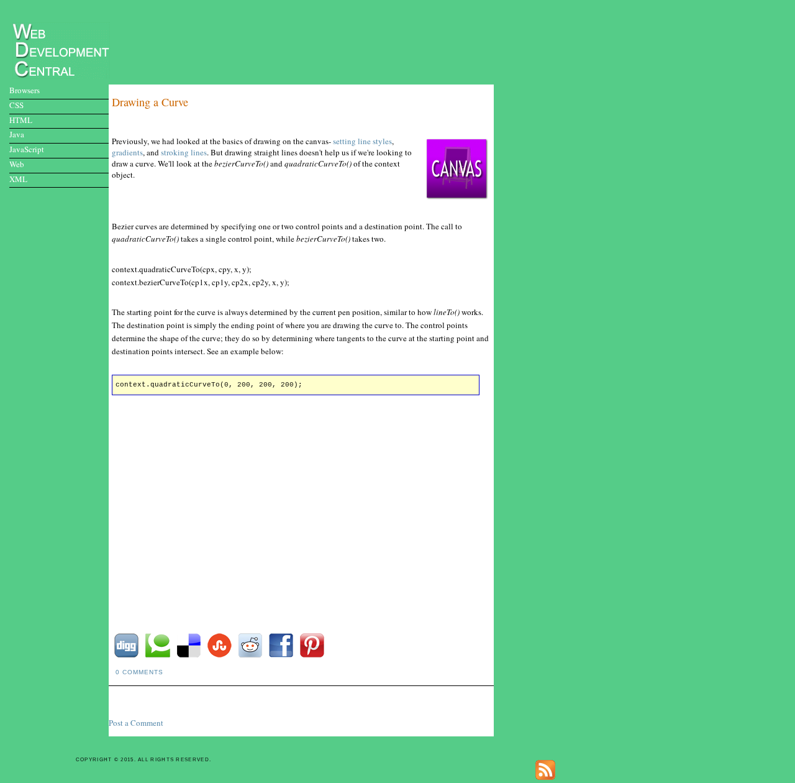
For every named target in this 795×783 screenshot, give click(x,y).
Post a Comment (136, 722)
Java (16, 134)
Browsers (24, 90)
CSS (16, 105)
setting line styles (362, 141)
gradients (127, 152)
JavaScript (26, 149)
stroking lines (184, 152)
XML (18, 179)
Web (16, 164)
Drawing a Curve (150, 101)
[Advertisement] (306, 41)
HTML (20, 120)
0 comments (139, 672)
